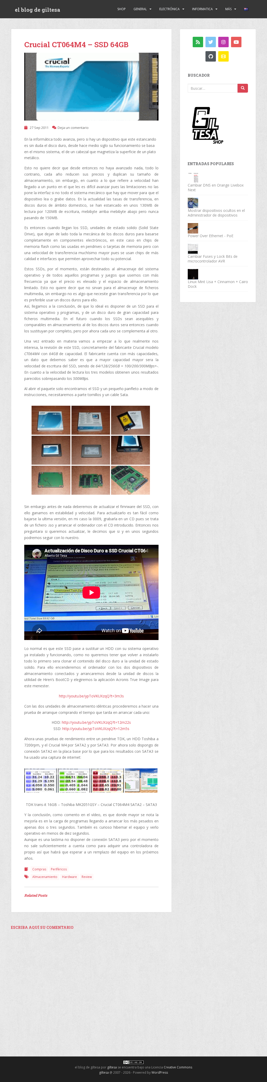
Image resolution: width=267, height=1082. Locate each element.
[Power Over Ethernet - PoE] (193, 227)
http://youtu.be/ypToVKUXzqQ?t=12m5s (95, 728)
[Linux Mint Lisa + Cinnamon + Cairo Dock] (193, 273)
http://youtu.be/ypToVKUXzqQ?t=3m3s (91, 696)
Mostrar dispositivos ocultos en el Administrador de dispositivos (216, 213)
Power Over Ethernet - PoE (210, 235)
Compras (39, 869)
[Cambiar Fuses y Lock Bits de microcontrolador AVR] (193, 248)
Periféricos (59, 869)
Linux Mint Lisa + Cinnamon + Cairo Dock (218, 284)
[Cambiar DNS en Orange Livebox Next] (193, 177)
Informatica (202, 9)
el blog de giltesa (37, 9)
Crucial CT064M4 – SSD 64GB (76, 44)
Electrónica (169, 9)
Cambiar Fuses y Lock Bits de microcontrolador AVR (213, 259)
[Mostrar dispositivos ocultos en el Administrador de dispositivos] (193, 202)
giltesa (112, 1067)
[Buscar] (243, 88)
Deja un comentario (73, 127)
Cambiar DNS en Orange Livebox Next (216, 187)
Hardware (69, 877)
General (140, 9)
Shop (121, 9)
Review (87, 877)
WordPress (159, 1072)
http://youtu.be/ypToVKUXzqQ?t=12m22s (96, 722)
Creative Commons (178, 1067)
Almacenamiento (44, 877)
